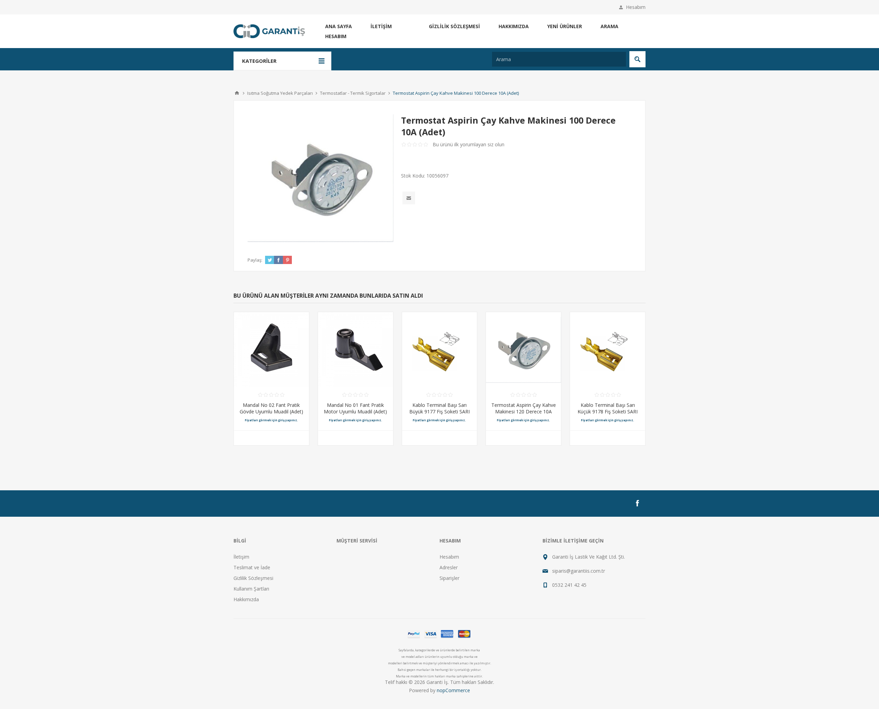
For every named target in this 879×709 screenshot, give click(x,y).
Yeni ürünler (564, 26)
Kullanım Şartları (251, 588)
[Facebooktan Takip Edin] (637, 503)
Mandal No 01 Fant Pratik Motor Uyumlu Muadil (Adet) (355, 408)
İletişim (381, 26)
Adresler (449, 567)
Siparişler (449, 578)
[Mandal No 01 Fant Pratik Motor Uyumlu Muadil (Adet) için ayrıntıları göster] (355, 349)
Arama (609, 26)
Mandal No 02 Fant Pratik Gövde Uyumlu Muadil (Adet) (271, 408)
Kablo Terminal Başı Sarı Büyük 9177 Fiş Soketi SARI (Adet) (439, 411)
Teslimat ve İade (251, 567)
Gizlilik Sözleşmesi (454, 26)
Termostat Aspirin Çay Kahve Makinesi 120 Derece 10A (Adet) (523, 411)
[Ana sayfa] (236, 93)
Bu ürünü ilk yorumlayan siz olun (468, 144)
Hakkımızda (514, 26)
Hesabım (636, 7)
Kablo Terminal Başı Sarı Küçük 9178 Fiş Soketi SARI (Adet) (608, 411)
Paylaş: (255, 260)
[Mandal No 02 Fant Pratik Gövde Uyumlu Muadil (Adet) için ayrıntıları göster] (271, 349)
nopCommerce (453, 690)
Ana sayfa (338, 26)
